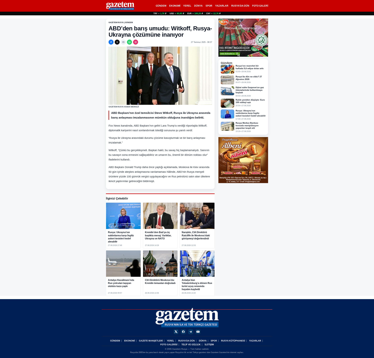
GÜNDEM (161, 6)
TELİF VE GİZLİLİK (191, 344)
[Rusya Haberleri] (120, 5)
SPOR (209, 6)
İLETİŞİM (209, 344)
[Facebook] (111, 42)
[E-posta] (123, 42)
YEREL (187, 6)
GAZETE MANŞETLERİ (151, 340)
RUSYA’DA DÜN (240, 6)
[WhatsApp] (129, 42)
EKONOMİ (174, 6)
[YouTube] (198, 331)
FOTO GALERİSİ (168, 344)
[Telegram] (190, 331)
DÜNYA (198, 6)
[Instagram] (135, 42)
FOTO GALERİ (260, 6)
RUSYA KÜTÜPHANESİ (233, 340)
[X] (117, 42)
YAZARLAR (221, 6)
